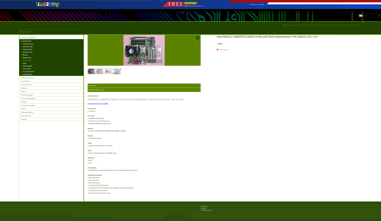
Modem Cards (27, 57)
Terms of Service (207, 210)
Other (24, 63)
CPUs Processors (28, 43)
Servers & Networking (28, 98)
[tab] (144, 86)
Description (92, 85)
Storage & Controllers (28, 105)
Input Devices (26, 81)
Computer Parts (295, 25)
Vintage (24, 119)
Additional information (96, 90)
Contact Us (254, 4)
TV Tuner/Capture (28, 71)
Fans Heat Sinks (28, 46)
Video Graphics (27, 74)
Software (24, 102)
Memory (25, 55)
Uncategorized (26, 115)
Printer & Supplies (27, 95)
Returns (262, 4)
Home (287, 25)
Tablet (24, 108)
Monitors (24, 88)
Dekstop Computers (28, 77)
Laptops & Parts (27, 84)
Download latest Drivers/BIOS (98, 104)
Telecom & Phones (27, 112)
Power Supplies (27, 66)
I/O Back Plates (27, 49)
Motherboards (305, 25)
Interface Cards (28, 52)
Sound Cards (27, 68)
